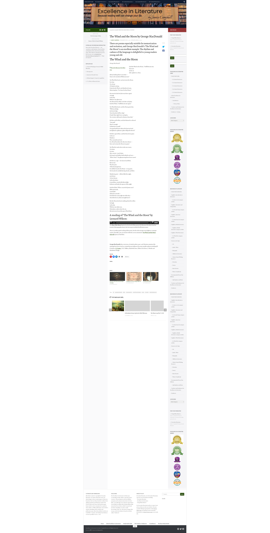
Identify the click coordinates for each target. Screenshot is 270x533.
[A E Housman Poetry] (150, 276)
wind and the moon (153, 292)
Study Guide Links (89, 2)
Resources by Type (175, 241)
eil (113, 292)
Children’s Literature (177, 254)
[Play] (111, 222)
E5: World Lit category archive (176, 236)
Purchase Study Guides (163, 523)
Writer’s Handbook (176, 271)
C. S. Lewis (118, 248)
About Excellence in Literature (93, 26)
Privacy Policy (177, 103)
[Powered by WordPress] (90, 530)
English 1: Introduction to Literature (176, 195)
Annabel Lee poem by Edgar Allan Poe (133, 281)
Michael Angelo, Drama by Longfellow (95, 78)
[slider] (156, 222)
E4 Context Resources (141, 2)
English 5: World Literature (177, 232)
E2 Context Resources (114, 2)
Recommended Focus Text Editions (176, 275)
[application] (134, 222)
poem (143, 292)
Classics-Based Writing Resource (119, 30)
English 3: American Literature (175, 215)
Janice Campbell (115, 40)
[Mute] (152, 222)
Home (102, 523)
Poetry (132, 30)
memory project (129, 292)
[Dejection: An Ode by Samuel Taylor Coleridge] (117, 276)
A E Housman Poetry (147, 281)
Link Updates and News (177, 280)
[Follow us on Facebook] (104, 30)
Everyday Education (175, 46)
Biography (174, 250)
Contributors (175, 100)
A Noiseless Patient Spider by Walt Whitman (136, 313)
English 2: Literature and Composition (176, 205)
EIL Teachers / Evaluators (141, 523)
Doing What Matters (176, 38)
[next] (165, 310)
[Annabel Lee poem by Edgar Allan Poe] (134, 276)
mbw (124, 292)
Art (173, 244)
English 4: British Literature (177, 224)
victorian (146, 292)
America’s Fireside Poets (92, 75)
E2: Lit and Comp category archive (177, 210)
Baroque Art (90, 71)
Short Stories (175, 268)
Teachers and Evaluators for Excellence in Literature (177, 107)
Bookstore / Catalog (175, 112)
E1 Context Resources (100, 2)
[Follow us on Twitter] (102, 30)
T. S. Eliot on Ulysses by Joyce (93, 81)
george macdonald (118, 292)
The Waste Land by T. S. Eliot (158, 313)
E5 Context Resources (154, 2)
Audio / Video (175, 247)
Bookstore (173, 288)
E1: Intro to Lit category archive (177, 200)
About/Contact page (148, 512)
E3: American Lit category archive (177, 220)
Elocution (174, 262)
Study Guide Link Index (176, 191)
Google (163, 498)
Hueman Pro (100, 530)
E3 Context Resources (127, 2)
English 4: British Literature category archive (177, 228)
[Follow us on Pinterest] (100, 30)
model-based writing (137, 292)
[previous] (110, 310)
